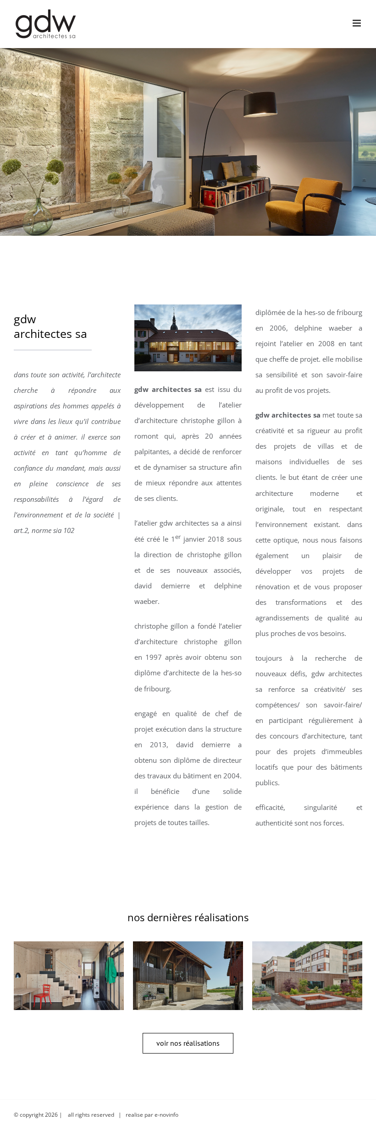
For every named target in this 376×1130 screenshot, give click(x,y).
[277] (69, 975)
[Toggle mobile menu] (357, 23)
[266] (307, 975)
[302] (188, 975)
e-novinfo (166, 1115)
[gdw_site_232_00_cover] (187, 312)
